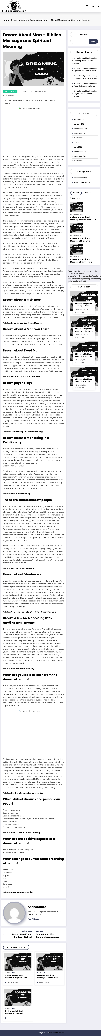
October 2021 (79, 161)
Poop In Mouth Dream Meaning (25, 832)
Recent (76, 193)
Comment (76, 198)
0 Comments (9, 96)
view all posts (33, 919)
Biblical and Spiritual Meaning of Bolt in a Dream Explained (48, 976)
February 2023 (79, 119)
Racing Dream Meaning (22, 892)
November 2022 (80, 133)
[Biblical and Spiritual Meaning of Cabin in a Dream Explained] (17, 997)
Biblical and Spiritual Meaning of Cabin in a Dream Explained (14, 1012)
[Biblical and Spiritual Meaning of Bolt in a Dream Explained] (49, 961)
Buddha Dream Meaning (22, 668)
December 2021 (80, 151)
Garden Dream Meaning (22, 568)
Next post (39, 931)
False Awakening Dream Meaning (27, 323)
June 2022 (78, 147)
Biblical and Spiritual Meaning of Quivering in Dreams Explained (84, 77)
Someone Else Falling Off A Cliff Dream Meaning (33, 612)
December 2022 (80, 129)
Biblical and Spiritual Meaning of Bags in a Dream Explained (17, 976)
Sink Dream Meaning (20, 493)
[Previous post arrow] (3, 934)
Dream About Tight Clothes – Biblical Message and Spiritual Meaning (20, 936)
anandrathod (27, 91)
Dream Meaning (10, 91)
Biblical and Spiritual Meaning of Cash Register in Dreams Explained (84, 60)
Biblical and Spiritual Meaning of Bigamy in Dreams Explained (84, 69)
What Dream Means (82, 182)
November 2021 (80, 156)
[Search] (93, 6)
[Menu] (87, 6)
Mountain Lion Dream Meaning (25, 376)
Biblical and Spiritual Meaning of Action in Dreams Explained (84, 84)
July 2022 (77, 142)
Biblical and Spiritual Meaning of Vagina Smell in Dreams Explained (84, 93)
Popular (88, 193)
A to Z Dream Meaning (57, 1033)
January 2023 (79, 124)
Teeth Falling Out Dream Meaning (27, 431)
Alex (8, 972)
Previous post (26, 931)
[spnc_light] (99, 6)
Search (84, 34)
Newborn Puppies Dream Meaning (27, 793)
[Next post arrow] (63, 934)
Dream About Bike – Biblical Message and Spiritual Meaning (46, 936)
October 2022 (79, 138)
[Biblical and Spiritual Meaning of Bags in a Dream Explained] (17, 961)
